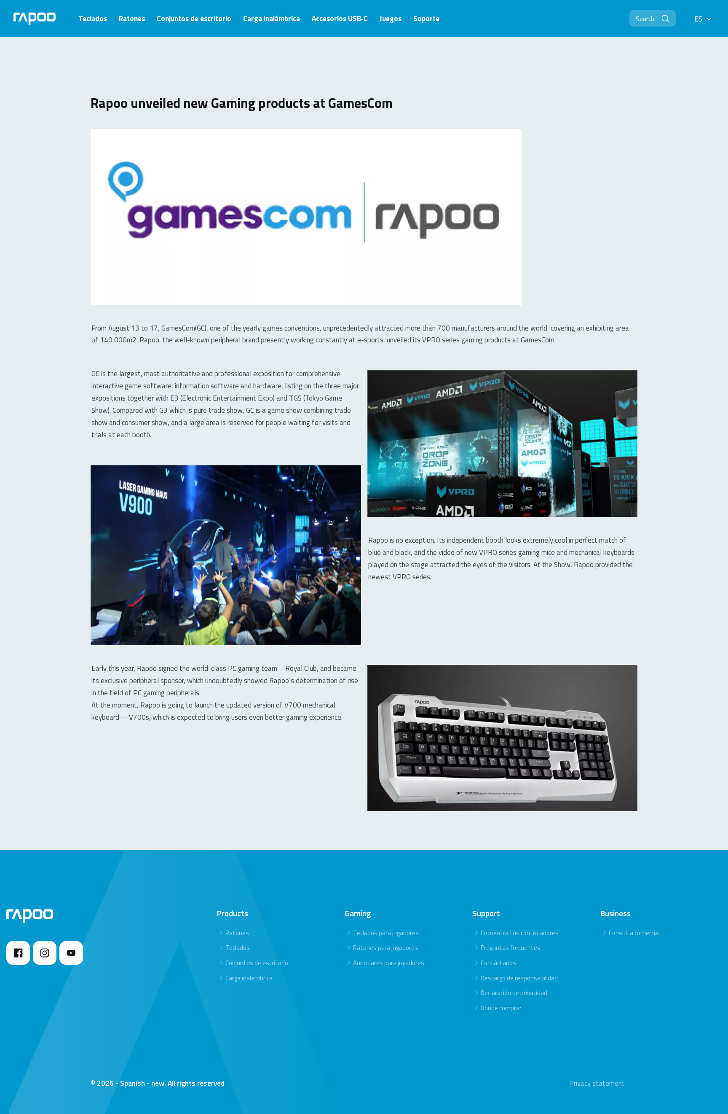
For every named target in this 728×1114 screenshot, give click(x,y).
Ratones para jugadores (385, 948)
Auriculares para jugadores (388, 963)
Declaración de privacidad (514, 993)
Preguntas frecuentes (511, 948)
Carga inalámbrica (249, 978)
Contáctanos (498, 963)
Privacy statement (597, 1083)
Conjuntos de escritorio (256, 963)
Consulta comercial (634, 933)
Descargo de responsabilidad (519, 978)
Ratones (237, 933)
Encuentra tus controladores (520, 933)
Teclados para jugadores (386, 933)
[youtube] (71, 953)
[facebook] (18, 953)
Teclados (237, 948)
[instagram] (44, 953)
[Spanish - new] (34, 18)
